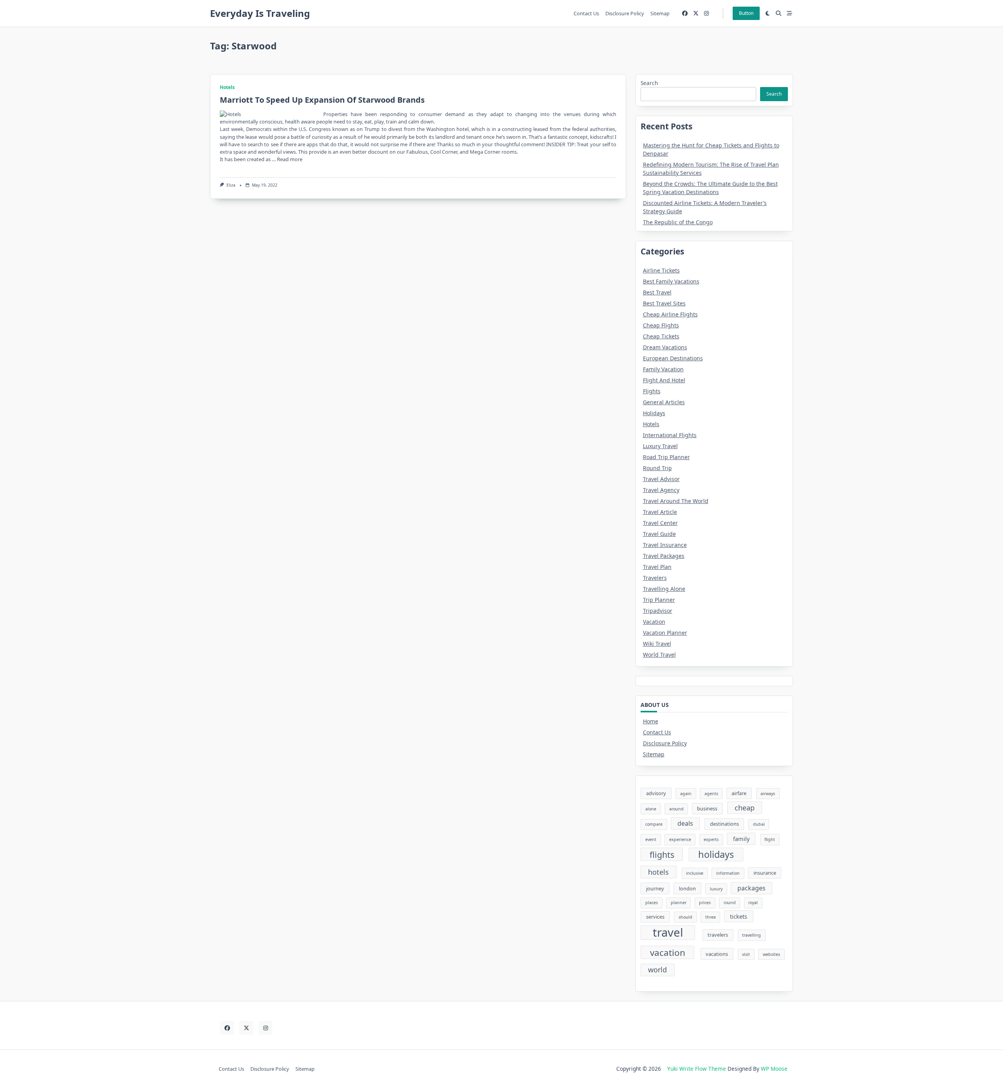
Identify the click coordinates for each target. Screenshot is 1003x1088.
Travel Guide (659, 534)
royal (753, 902)
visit (746, 954)
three (710, 917)
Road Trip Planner (666, 457)
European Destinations (673, 358)
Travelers (655, 577)
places (651, 902)
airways (767, 793)
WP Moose (774, 1068)
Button (746, 13)
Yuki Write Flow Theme (696, 1068)
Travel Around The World (675, 501)
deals (685, 823)
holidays (716, 854)
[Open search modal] (778, 13)
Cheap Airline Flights (670, 314)
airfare (738, 793)
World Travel (659, 654)
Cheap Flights (661, 325)
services (655, 916)
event (650, 839)
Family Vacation (663, 369)
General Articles (664, 402)
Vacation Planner (665, 632)
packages (751, 888)
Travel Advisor (661, 479)
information (728, 873)
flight (769, 839)
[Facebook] (685, 13)
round (730, 902)
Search (649, 83)
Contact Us (586, 13)
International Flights (670, 435)
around (676, 809)
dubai (759, 824)
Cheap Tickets (661, 336)
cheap (745, 807)
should (685, 917)
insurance (764, 872)
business (707, 808)
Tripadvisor (657, 610)
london (687, 888)
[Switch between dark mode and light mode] (767, 13)
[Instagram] (706, 13)
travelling (751, 935)
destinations (724, 823)
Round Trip (657, 468)
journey (655, 888)
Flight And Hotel (664, 380)
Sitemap (660, 13)
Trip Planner (659, 599)
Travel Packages (663, 555)
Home (650, 721)
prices (705, 902)
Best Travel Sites (664, 303)
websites (771, 954)
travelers (718, 934)
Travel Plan (657, 566)
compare (654, 824)
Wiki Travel (657, 643)
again (686, 793)
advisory (656, 793)
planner (678, 902)
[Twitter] (696, 13)
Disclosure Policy (624, 13)
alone (650, 809)
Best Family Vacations (671, 281)
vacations (717, 953)
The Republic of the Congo (678, 222)
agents (711, 793)
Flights (652, 391)
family (741, 839)
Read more (289, 159)
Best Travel (657, 292)
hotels (658, 872)
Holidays (654, 413)
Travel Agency (661, 490)
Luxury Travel (660, 446)
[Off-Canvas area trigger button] (789, 13)
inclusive (694, 873)
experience (680, 839)
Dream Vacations (665, 347)
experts (711, 839)
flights (662, 854)
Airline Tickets (661, 270)
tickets (738, 916)
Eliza (230, 185)
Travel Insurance (665, 545)
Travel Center (660, 523)
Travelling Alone (664, 588)
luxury (716, 889)
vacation (667, 952)
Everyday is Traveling (260, 13)
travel (668, 932)
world (657, 969)
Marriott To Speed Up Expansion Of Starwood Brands (322, 99)
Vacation (654, 621)
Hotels (227, 87)
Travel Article (660, 512)
